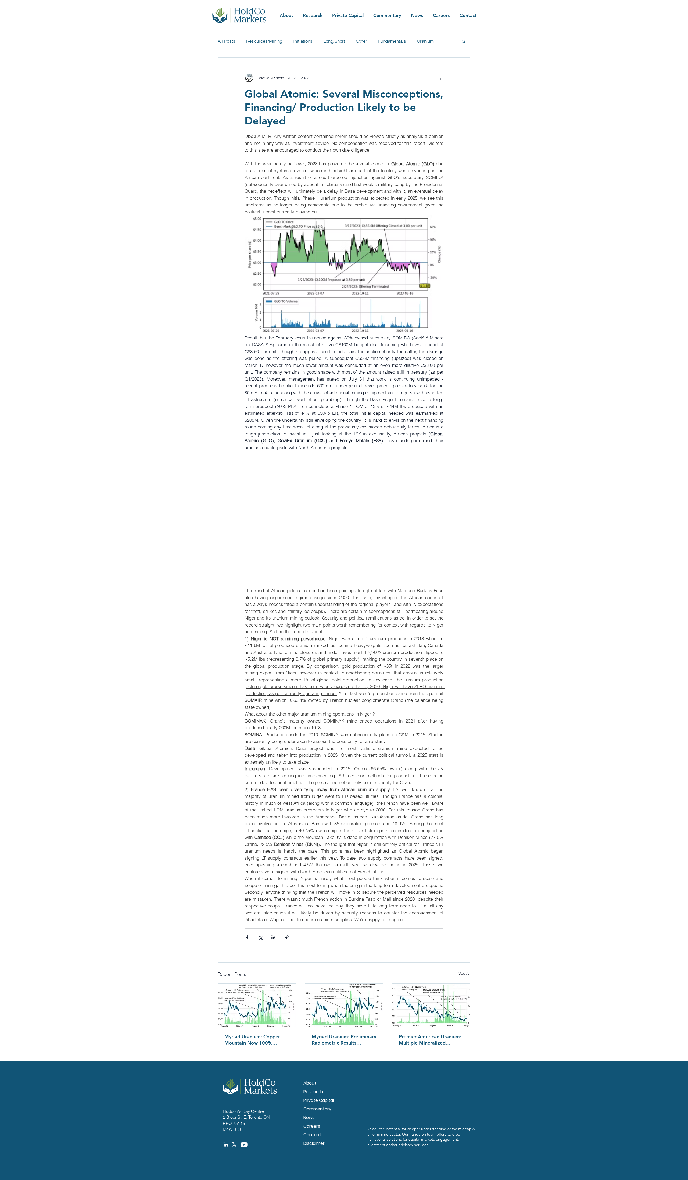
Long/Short (334, 41)
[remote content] (344, 519)
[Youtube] (244, 1145)
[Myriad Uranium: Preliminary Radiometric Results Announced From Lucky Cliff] (344, 1005)
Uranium (425, 41)
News (308, 1117)
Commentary (317, 1109)
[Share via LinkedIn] (273, 937)
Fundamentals (392, 41)
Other (361, 41)
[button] (463, 41)
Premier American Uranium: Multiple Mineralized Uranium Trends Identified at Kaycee (431, 1040)
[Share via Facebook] (247, 937)
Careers (311, 1126)
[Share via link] (286, 937)
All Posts (226, 41)
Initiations (303, 41)
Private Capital (318, 1100)
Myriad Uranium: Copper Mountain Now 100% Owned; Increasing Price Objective (252, 1040)
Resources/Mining (264, 41)
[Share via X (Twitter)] (260, 937)
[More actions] (440, 78)
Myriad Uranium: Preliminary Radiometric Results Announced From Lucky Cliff (344, 1040)
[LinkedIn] (226, 1144)
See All (464, 973)
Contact (312, 1135)
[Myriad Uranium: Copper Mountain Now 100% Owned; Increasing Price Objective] (257, 1005)
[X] (234, 1144)
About (309, 1083)
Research (313, 1092)
